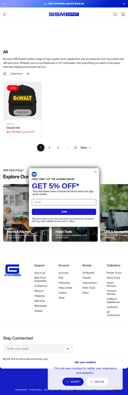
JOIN (64, 211)
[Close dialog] (96, 172)
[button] (34, 174)
